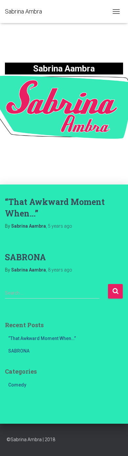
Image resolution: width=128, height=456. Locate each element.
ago (60, 226)
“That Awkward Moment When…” (42, 338)
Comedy (17, 384)
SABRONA (25, 257)
